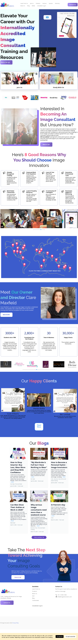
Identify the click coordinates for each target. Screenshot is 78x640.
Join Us (32, 3)
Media (33, 5)
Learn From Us (24, 3)
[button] (19, 468)
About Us (22, 5)
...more (12, 482)
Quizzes (51, 3)
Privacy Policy (15, 623)
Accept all (59, 636)
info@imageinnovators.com (65, 596)
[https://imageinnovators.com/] (7, 4)
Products (38, 3)
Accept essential (70, 636)
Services (45, 3)
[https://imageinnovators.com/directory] (39, 257)
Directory (57, 3)
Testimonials (35, 600)
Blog (28, 5)
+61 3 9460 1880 (62, 595)
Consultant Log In (41, 5)
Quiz (33, 596)
